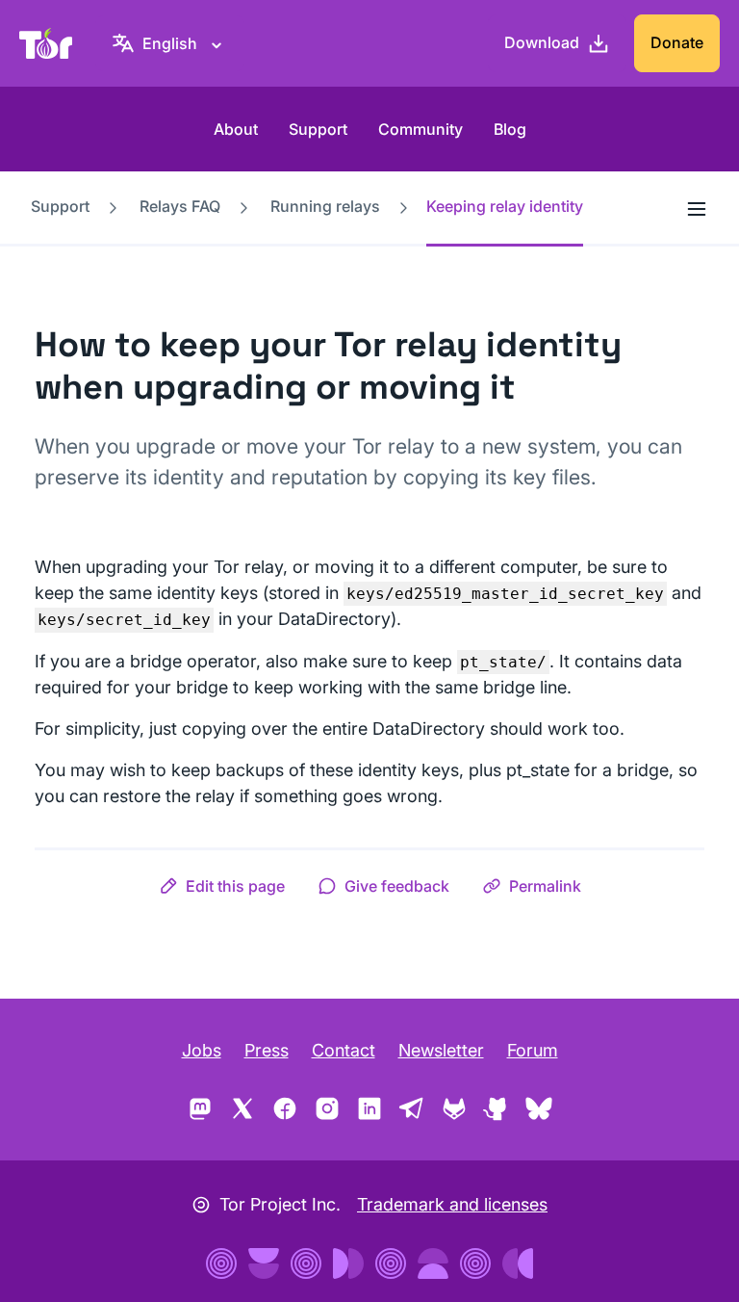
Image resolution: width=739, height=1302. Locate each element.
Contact (343, 1050)
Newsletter (441, 1050)
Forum (532, 1050)
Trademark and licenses (452, 1204)
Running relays (325, 206)
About (236, 129)
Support (318, 129)
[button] (221, 886)
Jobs (201, 1050)
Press (266, 1050)
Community (420, 129)
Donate (676, 42)
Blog (510, 129)
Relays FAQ (180, 206)
